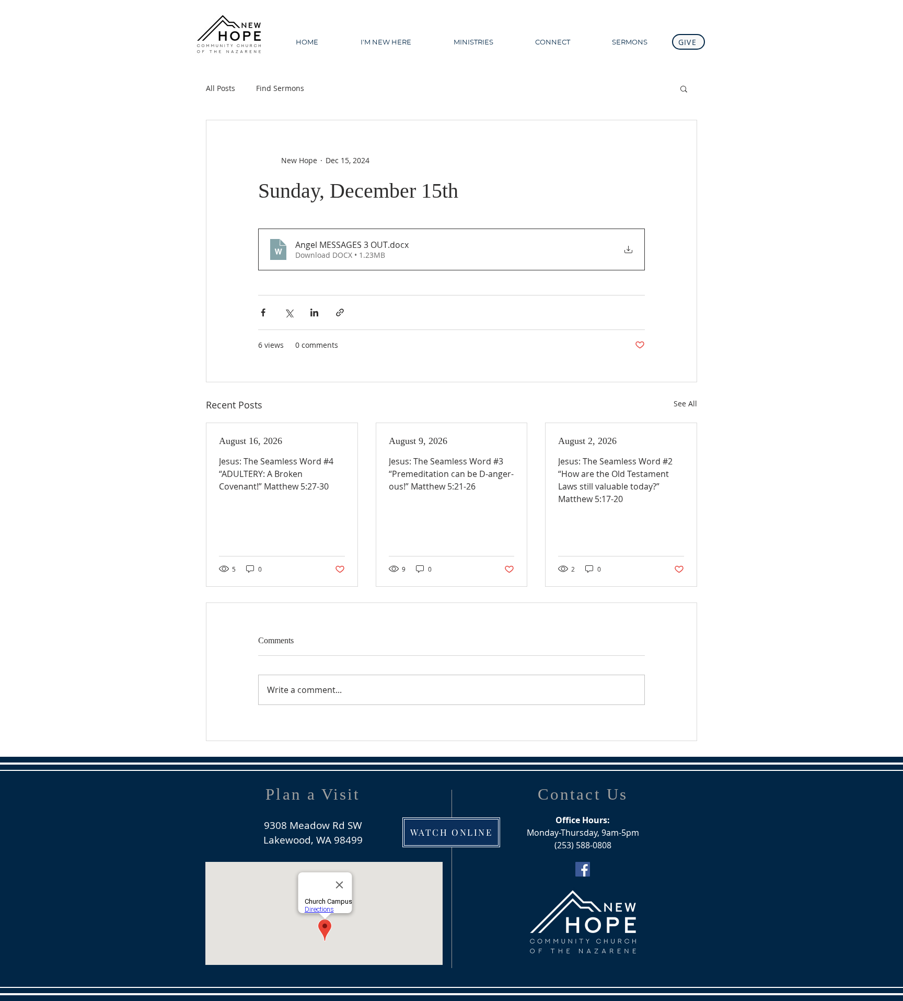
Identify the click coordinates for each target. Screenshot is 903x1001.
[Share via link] (340, 312)
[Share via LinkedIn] (314, 312)
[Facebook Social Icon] (582, 869)
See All (685, 403)
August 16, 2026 (250, 441)
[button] (629, 41)
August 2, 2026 (587, 441)
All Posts (220, 88)
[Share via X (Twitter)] (289, 312)
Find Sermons (280, 88)
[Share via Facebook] (263, 312)
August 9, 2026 (418, 441)
